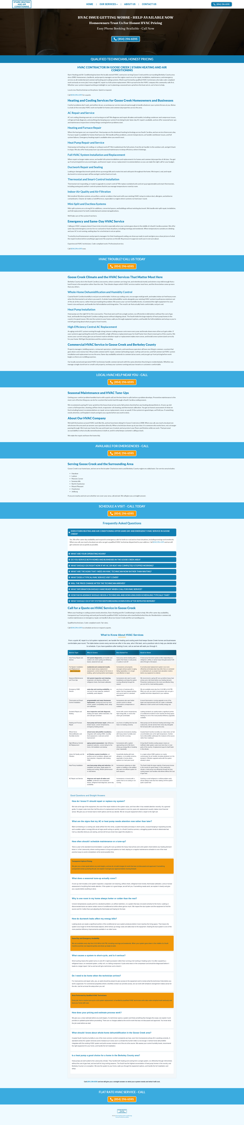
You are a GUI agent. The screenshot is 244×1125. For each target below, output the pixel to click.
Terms (116, 1117)
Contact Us (149, 4)
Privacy (120, 1117)
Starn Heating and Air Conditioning (124, 1115)
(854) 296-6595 (76, 95)
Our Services (108, 4)
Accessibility (126, 1117)
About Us (129, 4)
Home (89, 4)
